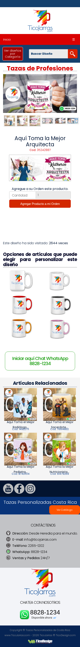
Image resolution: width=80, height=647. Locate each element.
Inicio (7, 39)
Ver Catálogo (65, 510)
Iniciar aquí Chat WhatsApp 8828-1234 (40, 361)
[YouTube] (8, 492)
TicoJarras (46, 635)
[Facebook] (19, 492)
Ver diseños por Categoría (12, 54)
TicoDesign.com (66, 635)
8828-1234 (45, 612)
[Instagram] (30, 492)
